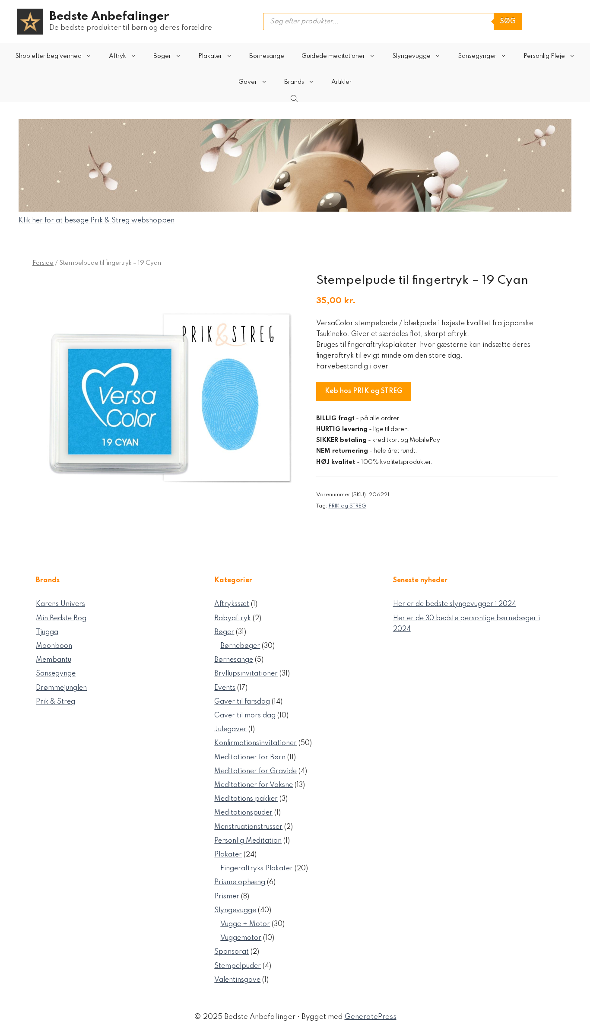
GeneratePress (371, 1017)
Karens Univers (60, 604)
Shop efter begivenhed (48, 56)
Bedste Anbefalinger (109, 16)
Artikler (341, 82)
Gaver (247, 82)
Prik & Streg (55, 701)
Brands (294, 82)
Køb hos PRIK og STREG (364, 391)
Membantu (53, 660)
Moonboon (54, 646)
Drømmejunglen (61, 688)
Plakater (210, 56)
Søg (508, 21)
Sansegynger (477, 56)
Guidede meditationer (333, 56)
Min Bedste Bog (61, 618)
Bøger (162, 56)
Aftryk (117, 56)
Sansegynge (56, 673)
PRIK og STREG (347, 506)
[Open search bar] (295, 98)
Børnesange (266, 56)
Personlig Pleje (544, 56)
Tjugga (47, 632)
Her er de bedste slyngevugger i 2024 (454, 604)
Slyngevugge (411, 56)
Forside (43, 263)
